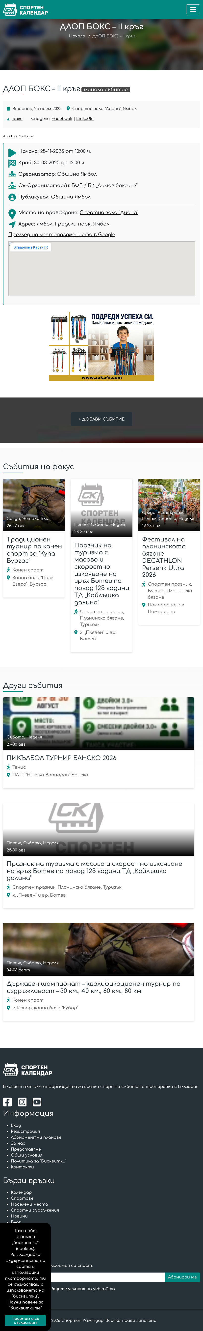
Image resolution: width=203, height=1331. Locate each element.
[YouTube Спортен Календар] (38, 1102)
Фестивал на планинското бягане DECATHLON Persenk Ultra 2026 (164, 557)
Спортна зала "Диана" (109, 212)
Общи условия (26, 1155)
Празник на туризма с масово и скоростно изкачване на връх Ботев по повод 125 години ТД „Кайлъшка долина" (101, 574)
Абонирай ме (182, 1277)
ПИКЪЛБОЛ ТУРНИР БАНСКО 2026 (61, 758)
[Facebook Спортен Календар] (8, 1102)
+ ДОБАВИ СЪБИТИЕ (102, 419)
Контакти (22, 1167)
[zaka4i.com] (101, 346)
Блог (16, 1222)
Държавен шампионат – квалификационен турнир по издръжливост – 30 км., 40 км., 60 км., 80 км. (93, 987)
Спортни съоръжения (35, 1210)
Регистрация (25, 1131)
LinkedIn (85, 118)
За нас (18, 1143)
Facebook (62, 118)
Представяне (26, 1149)
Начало (77, 36)
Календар (21, 1192)
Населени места (29, 1204)
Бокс (17, 118)
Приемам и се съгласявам (25, 1321)
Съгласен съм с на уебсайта (64, 1289)
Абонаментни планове (36, 1137)
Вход (16, 1125)
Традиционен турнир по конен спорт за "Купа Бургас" (34, 550)
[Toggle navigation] (193, 9)
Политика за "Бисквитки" (38, 1161)
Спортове (22, 1198)
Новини (19, 1216)
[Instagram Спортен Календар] (23, 1102)
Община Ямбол (71, 196)
